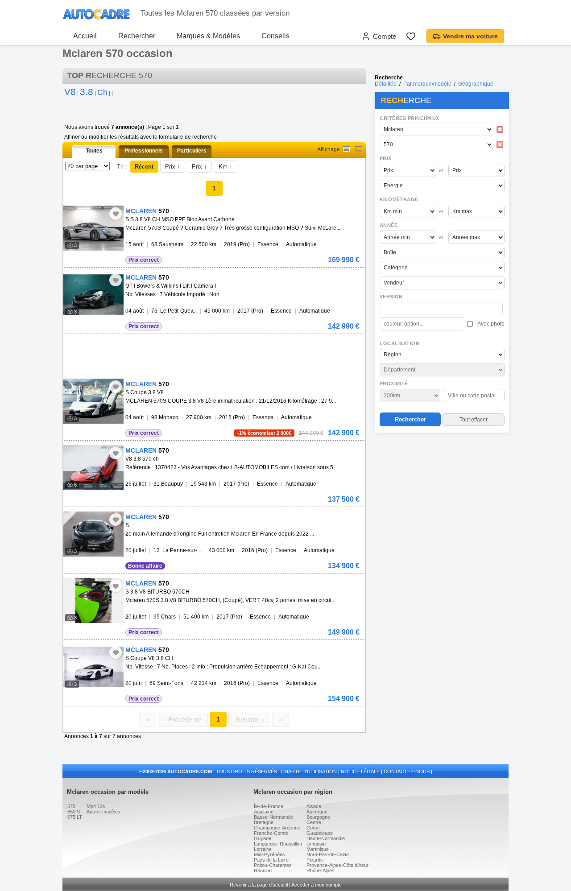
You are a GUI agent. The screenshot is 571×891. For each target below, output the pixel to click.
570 (71, 806)
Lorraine (263, 849)
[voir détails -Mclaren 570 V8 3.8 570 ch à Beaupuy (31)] (93, 467)
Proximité (394, 383)
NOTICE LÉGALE (360, 771)
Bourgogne (318, 817)
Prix (386, 158)
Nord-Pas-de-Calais (328, 854)
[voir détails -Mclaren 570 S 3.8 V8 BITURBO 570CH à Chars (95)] (93, 600)
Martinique (317, 849)
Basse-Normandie (273, 817)
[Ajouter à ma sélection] (115, 213)
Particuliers (192, 151)
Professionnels (143, 151)
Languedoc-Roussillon (278, 843)
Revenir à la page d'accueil (259, 884)
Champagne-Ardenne (277, 827)
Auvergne (316, 811)
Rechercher (136, 36)
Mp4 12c (96, 806)
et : (442, 170)
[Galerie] (358, 149)
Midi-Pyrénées (269, 854)
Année (388, 225)
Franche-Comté (271, 833)
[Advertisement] (442, 493)
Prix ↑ (172, 166)
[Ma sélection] (410, 36)
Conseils (275, 36)
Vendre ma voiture (470, 36)
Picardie (315, 859)
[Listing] (346, 149)
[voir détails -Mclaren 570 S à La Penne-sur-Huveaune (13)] (93, 534)
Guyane (262, 838)
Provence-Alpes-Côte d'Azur (337, 865)
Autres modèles (103, 811)
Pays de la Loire (271, 859)
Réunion (263, 870)
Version (391, 296)
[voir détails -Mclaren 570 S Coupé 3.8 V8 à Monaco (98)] (93, 401)
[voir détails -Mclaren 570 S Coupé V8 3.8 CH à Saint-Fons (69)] (93, 666)
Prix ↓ (199, 166)
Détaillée (386, 84)
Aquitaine (263, 811)
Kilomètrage (399, 199)
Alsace (313, 806)
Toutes (94, 151)
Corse (313, 827)
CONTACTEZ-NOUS (407, 771)
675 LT (74, 817)
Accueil (85, 36)
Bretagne (263, 822)
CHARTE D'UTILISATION (309, 771)
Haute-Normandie (325, 838)
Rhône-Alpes (320, 870)
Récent (144, 166)
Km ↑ (225, 166)
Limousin (316, 843)
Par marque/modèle (427, 84)
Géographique (475, 84)
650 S (73, 811)
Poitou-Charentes (273, 865)
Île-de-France (268, 806)
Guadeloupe (319, 833)
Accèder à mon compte (316, 884)
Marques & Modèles (208, 36)
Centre (313, 822)
